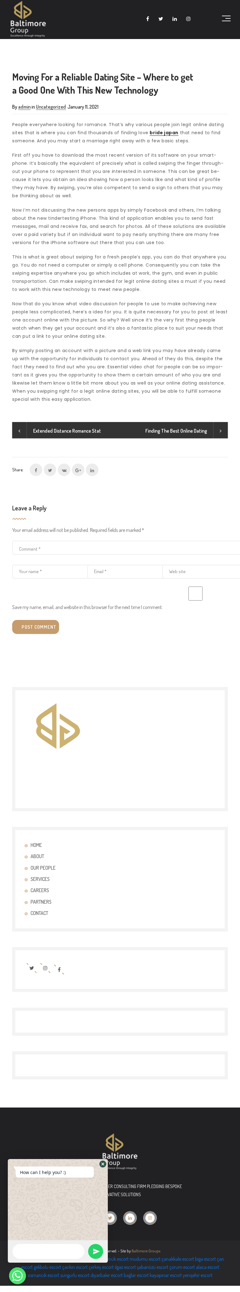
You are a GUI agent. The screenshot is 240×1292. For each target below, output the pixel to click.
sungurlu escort (75, 1275)
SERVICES (40, 879)
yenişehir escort (197, 1275)
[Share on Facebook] (36, 470)
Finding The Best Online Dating (176, 431)
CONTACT (39, 913)
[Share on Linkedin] (92, 470)
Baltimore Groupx (146, 1250)
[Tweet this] (50, 470)
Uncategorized (51, 107)
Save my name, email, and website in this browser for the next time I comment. (87, 607)
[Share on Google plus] (78, 470)
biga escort (205, 1259)
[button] (102, 1164)
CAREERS (40, 890)
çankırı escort (75, 1267)
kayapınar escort (166, 1275)
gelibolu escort (47, 1267)
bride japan (164, 133)
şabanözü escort (152, 1267)
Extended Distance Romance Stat (67, 431)
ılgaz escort (125, 1267)
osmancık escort (43, 1275)
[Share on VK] (64, 470)
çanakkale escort (178, 1259)
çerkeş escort (101, 1267)
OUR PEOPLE (43, 868)
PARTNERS (41, 902)
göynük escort (115, 1259)
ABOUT (37, 856)
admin (24, 107)
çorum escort (182, 1267)
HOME (36, 845)
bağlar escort (136, 1275)
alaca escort (207, 1267)
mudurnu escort (145, 1259)
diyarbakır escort (107, 1275)
